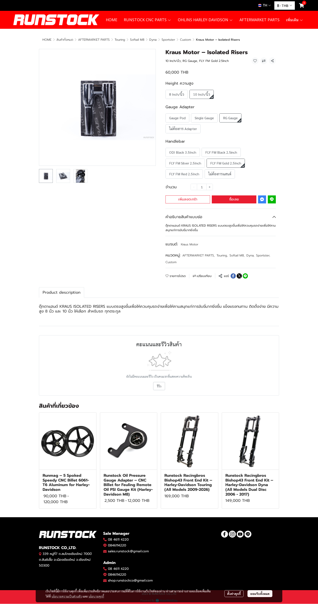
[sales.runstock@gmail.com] (105, 551)
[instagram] (232, 534)
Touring (120, 39)
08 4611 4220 (118, 539)
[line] (247, 534)
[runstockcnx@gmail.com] (105, 581)
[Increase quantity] (210, 187)
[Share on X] (239, 276)
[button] (264, 5)
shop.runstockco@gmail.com (130, 580)
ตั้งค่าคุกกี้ (234, 594)
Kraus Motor (189, 244)
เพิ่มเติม (293, 19)
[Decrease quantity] (194, 187)
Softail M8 (137, 39)
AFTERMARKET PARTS (94, 39)
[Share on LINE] (245, 276)
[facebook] (224, 534)
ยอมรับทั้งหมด (260, 594)
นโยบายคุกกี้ (96, 596)
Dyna (153, 39)
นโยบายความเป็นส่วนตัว (66, 596)
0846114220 (117, 545)
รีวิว (159, 386)
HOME (46, 39)
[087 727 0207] (105, 568)
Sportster (168, 39)
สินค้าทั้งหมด (64, 39)
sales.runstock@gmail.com (128, 551)
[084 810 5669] (105, 539)
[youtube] (240, 534)
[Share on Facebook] (233, 276)
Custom (185, 39)
